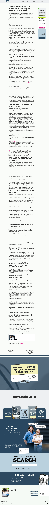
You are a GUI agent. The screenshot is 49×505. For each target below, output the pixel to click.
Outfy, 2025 (26, 98)
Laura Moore (21, 343)
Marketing (10, 4)
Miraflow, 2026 (13, 141)
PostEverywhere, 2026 (18, 23)
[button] (47, 489)
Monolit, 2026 (13, 184)
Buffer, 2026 (25, 115)
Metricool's (29, 269)
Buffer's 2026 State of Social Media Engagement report (25, 82)
